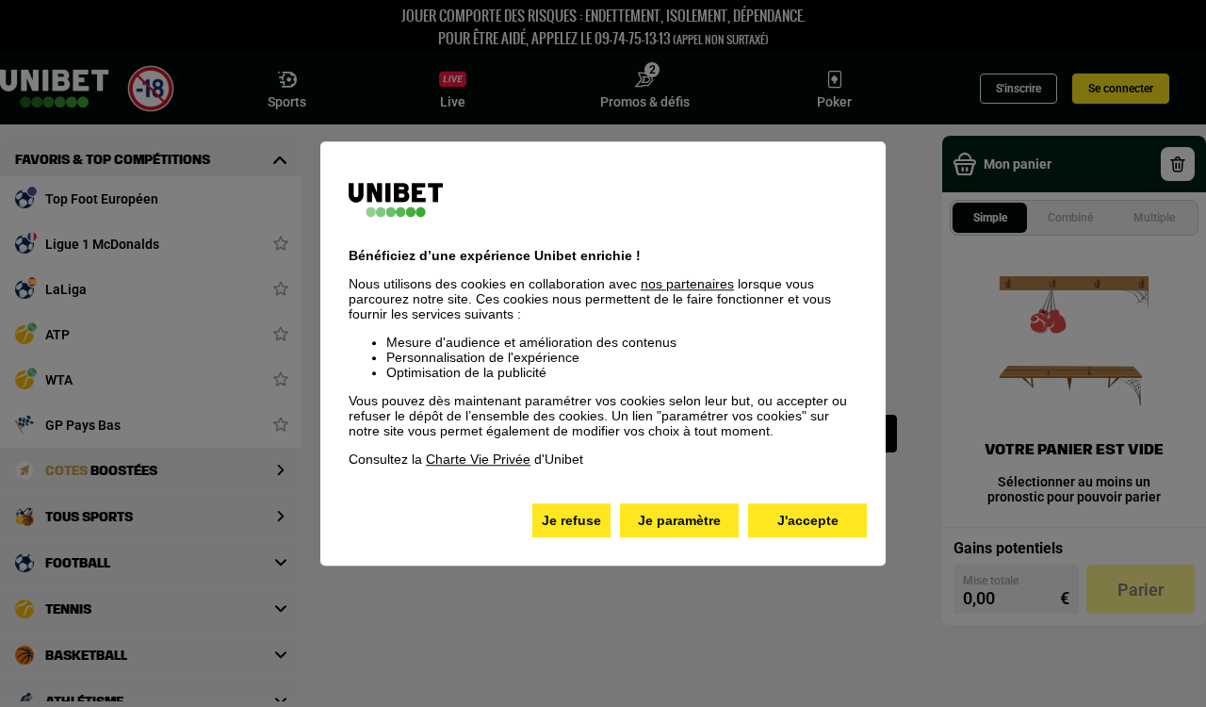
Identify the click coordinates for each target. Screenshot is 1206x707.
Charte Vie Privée (478, 459)
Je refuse (571, 520)
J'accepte (808, 520)
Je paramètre (679, 520)
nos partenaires (687, 283)
